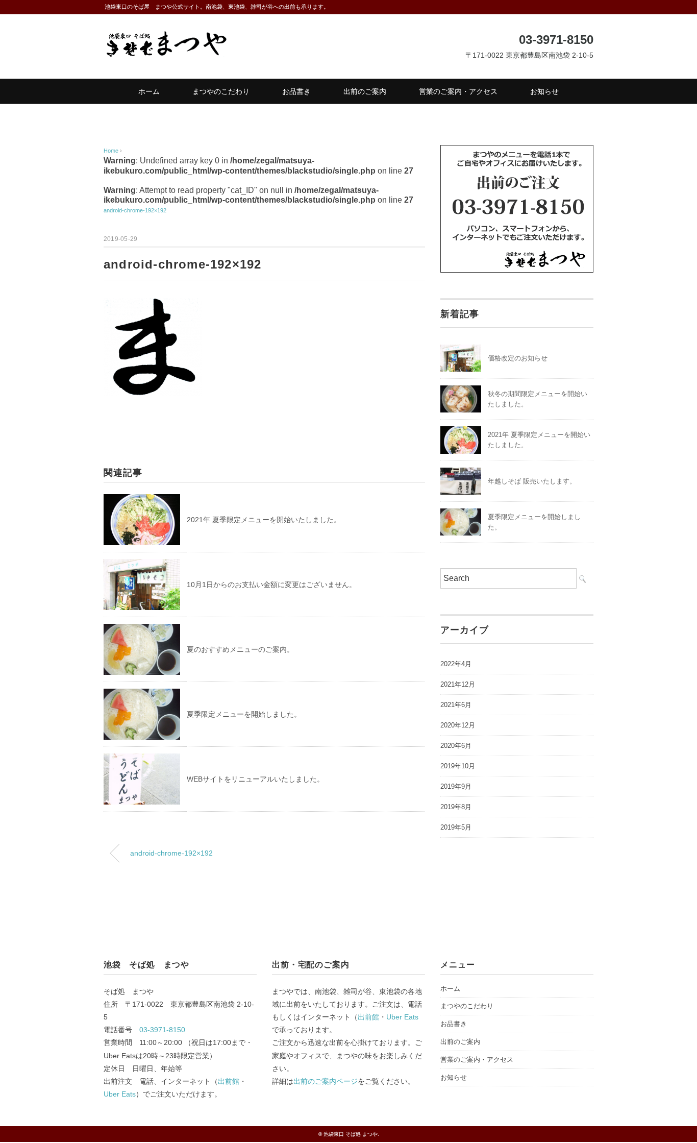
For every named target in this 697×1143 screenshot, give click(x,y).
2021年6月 (455, 705)
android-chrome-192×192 (135, 210)
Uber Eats (120, 1094)
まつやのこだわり (221, 91)
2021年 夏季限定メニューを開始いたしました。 (264, 520)
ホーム (149, 91)
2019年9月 (455, 786)
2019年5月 (455, 827)
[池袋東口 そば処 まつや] (166, 37)
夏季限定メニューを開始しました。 (244, 714)
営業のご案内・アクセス (458, 91)
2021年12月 (457, 684)
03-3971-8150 (162, 1030)
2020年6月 (455, 745)
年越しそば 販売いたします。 (532, 481)
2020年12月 (457, 725)
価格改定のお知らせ (517, 358)
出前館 (228, 1081)
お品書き (296, 91)
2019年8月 (455, 807)
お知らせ (544, 91)
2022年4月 (455, 664)
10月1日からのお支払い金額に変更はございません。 (271, 584)
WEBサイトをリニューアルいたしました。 (255, 779)
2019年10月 (457, 766)
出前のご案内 (364, 91)
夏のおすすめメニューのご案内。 (240, 649)
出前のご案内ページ (325, 1081)
